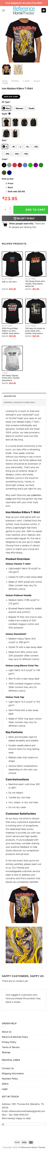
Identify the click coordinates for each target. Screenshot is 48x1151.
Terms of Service (10, 1047)
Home (5, 81)
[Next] (42, 40)
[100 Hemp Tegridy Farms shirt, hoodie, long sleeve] (12, 358)
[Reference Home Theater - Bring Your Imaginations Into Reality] (24, 10)
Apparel (15, 81)
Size (4, 140)
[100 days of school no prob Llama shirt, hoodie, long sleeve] (35, 311)
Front (10, 183)
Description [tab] (10, 396)
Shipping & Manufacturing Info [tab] (19, 402)
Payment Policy (10, 1078)
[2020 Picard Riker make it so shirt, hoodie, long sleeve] (12, 311)
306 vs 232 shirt (9, 282)
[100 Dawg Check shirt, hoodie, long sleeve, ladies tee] (35, 264)
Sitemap (6, 1052)
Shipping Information (13, 1073)
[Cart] (43, 10)
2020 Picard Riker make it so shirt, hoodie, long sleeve (10, 330)
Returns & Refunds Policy (15, 1037)
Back (10, 187)
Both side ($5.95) (16, 191)
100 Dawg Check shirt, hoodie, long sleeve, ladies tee (35, 283)
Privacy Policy (9, 1042)
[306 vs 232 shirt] (12, 264)
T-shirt (26, 81)
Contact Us (8, 1068)
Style (6, 114)
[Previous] (6, 40)
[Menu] (3, 10)
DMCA (5, 1084)
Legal (4, 1089)
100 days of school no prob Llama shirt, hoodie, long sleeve (35, 330)
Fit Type (6, 102)
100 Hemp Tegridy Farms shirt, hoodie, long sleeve (11, 378)
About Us (6, 1031)
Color (5, 159)
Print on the (8, 179)
